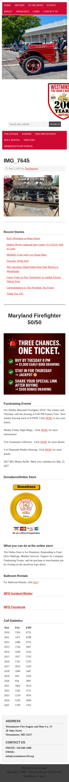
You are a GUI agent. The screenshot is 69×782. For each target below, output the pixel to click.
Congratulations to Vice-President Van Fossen (30, 287)
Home (7, 5)
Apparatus (22, 11)
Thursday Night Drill (18, 261)
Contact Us (50, 11)
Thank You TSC (15, 293)
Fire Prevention (45, 134)
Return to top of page (34, 768)
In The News (35, 5)
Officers (29, 140)
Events (51, 5)
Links (36, 11)
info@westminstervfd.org (20, 756)
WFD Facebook (14, 607)
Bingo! (8, 11)
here (35, 582)
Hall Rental (12, 140)
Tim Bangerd (31, 168)
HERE (49, 418)
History (20, 5)
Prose (32, 772)
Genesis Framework (50, 772)
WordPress (30, 776)
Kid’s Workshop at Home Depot (23, 238)
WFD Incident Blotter (18, 593)
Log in (41, 776)
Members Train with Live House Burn (27, 254)
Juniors (26, 134)
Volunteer (11, 134)
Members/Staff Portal (18, 146)
